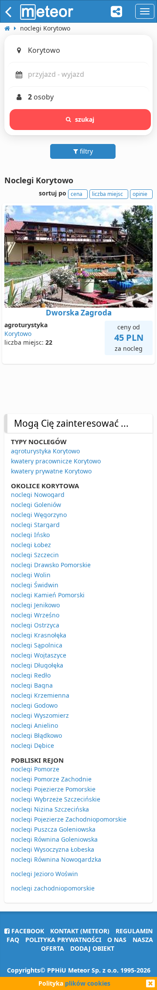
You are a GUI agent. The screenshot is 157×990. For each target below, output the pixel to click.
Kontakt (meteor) (79, 931)
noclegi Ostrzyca (35, 625)
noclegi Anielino (34, 725)
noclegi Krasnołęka (38, 635)
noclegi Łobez (31, 545)
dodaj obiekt (92, 948)
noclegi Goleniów (36, 504)
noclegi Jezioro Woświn (44, 874)
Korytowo (17, 333)
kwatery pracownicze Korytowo (56, 461)
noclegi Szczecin (35, 555)
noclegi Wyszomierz (40, 715)
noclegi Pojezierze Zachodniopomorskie (68, 819)
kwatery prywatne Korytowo (51, 471)
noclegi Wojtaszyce (38, 655)
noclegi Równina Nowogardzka (56, 859)
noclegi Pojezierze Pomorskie (53, 789)
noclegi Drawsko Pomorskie (51, 565)
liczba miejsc (107, 194)
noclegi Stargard (35, 525)
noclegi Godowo (34, 705)
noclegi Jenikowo (35, 605)
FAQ (13, 939)
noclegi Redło (31, 675)
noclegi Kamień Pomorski (48, 595)
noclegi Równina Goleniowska (54, 839)
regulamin (134, 931)
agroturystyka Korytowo (45, 451)
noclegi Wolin (31, 575)
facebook (27, 931)
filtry (85, 151)
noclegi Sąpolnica (36, 645)
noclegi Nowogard (38, 494)
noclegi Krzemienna (40, 695)
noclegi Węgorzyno (39, 514)
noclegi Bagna (32, 685)
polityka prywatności (63, 939)
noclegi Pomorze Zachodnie (51, 779)
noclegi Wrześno (35, 615)
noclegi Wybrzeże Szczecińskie (55, 799)
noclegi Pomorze (35, 769)
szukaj (85, 119)
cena (76, 194)
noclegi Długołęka (37, 665)
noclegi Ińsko (30, 535)
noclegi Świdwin (34, 585)
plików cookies (87, 983)
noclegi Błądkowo (36, 735)
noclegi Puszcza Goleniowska (53, 829)
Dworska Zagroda (79, 313)
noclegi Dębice (32, 745)
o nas (116, 939)
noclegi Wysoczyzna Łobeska (52, 849)
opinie (140, 194)
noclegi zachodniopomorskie (53, 888)
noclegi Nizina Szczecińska (50, 809)
